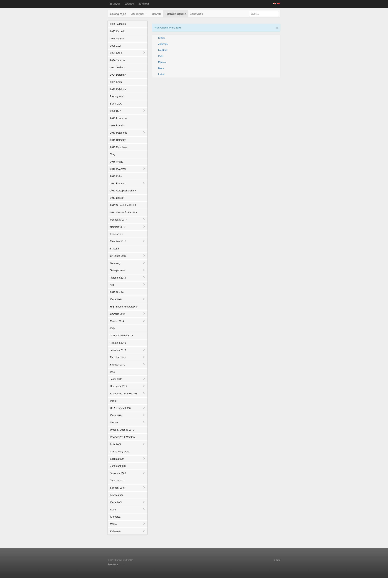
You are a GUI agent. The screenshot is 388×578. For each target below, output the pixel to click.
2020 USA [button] (115, 111)
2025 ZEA (115, 45)
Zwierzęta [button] (115, 531)
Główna (116, 3)
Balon (161, 68)
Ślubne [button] (114, 422)
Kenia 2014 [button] (116, 299)
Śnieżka (114, 248)
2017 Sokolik (117, 197)
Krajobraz (115, 516)
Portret (113, 400)
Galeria (130, 3)
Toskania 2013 (118, 342)
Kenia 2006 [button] (116, 502)
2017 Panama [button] (117, 183)
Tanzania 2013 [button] (118, 350)
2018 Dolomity (118, 140)
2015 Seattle (117, 292)
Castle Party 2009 (119, 451)
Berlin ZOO (116, 103)
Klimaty (161, 37)
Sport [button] (113, 509)
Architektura (116, 495)
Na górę (276, 559)
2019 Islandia (117, 125)
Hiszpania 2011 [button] (118, 386)
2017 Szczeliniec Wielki (123, 205)
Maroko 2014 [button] (117, 321)
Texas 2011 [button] (116, 379)
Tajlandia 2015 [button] (118, 277)
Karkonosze (116, 234)
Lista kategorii (137, 13)
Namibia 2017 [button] (117, 227)
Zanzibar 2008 (118, 466)
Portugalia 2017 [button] (118, 219)
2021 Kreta (116, 82)
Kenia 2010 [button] (116, 415)
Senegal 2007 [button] (117, 487)
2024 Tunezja (117, 60)
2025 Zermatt (117, 31)
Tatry (112, 154)
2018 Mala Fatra (118, 147)
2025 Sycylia (117, 38)
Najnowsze (156, 13)
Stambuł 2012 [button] (117, 364)
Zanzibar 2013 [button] (118, 357)
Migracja (162, 61)
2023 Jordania (117, 67)
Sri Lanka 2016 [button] (118, 255)
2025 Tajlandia (118, 24)
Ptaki (160, 55)
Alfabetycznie (196, 13)
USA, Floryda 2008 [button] (120, 408)
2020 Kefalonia (118, 89)
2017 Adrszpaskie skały (123, 190)
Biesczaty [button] (115, 263)
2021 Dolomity (118, 74)
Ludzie (161, 74)
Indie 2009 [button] (115, 444)
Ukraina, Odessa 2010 (122, 429)
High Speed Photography (123, 306)
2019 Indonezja (118, 118)
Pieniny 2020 (117, 96)
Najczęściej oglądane (176, 13)
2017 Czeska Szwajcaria (123, 212)
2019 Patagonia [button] (118, 132)
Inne (112, 372)
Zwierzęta (163, 43)
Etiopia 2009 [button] (117, 458)
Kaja (112, 328)
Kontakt (145, 3)
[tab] (127, 53)
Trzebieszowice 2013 (121, 335)
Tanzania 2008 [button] (118, 473)
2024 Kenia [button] (116, 53)
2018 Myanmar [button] (118, 169)
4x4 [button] (112, 284)
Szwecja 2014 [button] (117, 314)
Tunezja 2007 (117, 480)
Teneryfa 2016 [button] (117, 270)
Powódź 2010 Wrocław (122, 437)
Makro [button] (113, 524)
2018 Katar (116, 176)
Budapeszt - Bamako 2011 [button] (124, 393)
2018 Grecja (116, 161)
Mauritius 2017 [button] (118, 241)
